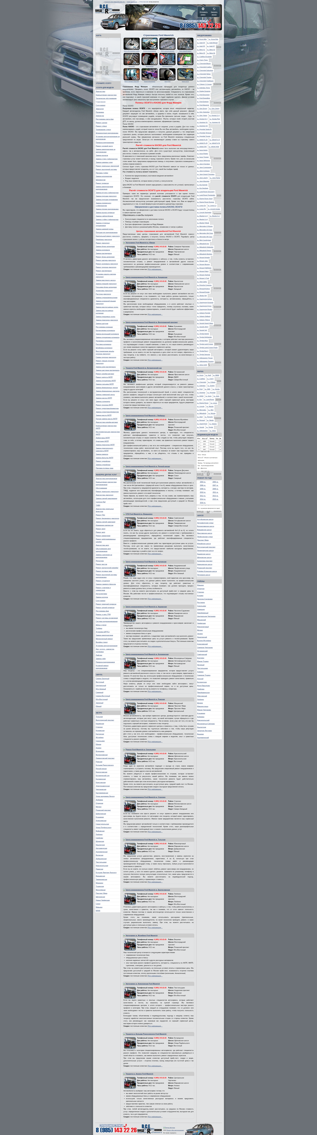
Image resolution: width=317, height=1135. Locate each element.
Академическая (101, 852)
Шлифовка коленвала (104, 348)
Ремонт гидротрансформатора (107, 408)
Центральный (101, 685)
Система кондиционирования (107, 621)
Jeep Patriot (215, 178)
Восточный (100, 682)
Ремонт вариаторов (103, 536)
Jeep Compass (203, 171)
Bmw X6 (211, 53)
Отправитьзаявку (203, 13)
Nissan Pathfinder (204, 268)
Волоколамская (102, 755)
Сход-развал (100, 105)
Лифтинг (99, 655)
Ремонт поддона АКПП (104, 405)
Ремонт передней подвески (106, 604)
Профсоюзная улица (205, 537)
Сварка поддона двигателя (106, 357)
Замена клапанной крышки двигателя (106, 302)
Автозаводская (101, 848)
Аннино (98, 748)
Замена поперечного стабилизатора (103, 204)
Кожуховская (101, 782)
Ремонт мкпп (100, 529)
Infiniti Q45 (202, 147)
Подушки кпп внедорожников (107, 232)
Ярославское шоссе (204, 533)
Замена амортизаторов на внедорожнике (105, 150)
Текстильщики (101, 862)
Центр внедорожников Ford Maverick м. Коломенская (147, 654)
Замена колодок (102, 597)
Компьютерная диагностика (106, 95)
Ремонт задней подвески (105, 608)
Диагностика (100, 91)
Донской (200, 679)
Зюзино (200, 634)
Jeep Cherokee (203, 164)
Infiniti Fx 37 (215, 140)
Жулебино (100, 737)
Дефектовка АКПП (103, 438)
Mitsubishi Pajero (204, 250)
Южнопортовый (203, 627)
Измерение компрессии (104, 525)
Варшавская (100, 876)
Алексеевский (202, 644)
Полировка (100, 112)
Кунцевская (100, 730)
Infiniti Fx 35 (202, 140)
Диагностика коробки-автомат (107, 422)
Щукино (200, 703)
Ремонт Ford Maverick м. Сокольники (141, 750)
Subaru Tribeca (203, 320)
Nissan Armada (203, 257)
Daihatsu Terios (203, 88)
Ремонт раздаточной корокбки (107, 568)
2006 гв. (203, 485)
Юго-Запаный (101, 689)
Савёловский (202, 654)
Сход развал (100, 601)
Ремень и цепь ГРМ (103, 614)
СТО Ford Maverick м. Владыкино (139, 514)
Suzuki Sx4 (202, 330)
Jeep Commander (204, 167)
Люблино (99, 834)
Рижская (99, 762)
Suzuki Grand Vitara (205, 323)
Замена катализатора (104, 176)
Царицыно (201, 609)
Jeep (216, 396)
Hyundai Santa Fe (204, 129)
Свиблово (99, 838)
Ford (200, 389)
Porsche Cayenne (204, 285)
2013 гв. (215, 496)
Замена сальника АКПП (105, 384)
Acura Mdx (202, 39)
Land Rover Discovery (205, 192)
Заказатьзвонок (214, 13)
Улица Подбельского (103, 827)
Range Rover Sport (204, 199)
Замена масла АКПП (103, 415)
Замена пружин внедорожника (107, 209)
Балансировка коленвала (105, 330)
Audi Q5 (201, 46)
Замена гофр (101, 659)
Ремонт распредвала (104, 271)
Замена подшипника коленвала (107, 337)
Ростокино (201, 602)
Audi (208, 375)
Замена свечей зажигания (105, 522)
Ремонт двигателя (102, 243)
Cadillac (201, 379)
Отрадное (99, 803)
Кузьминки (100, 817)
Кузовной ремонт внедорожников (102, 667)
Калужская (100, 734)
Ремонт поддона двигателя (106, 267)
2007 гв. (215, 485)
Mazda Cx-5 (202, 216)
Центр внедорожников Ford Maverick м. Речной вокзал (148, 466)
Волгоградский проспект (105, 720)
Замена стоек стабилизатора (107, 159)
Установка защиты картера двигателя (106, 275)
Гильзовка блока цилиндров (106, 287)
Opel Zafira (202, 282)
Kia (199, 399)
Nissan (211, 413)
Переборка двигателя (104, 239)
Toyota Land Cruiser (205, 344)
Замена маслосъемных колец (107, 307)
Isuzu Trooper (203, 157)
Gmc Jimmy (214, 108)
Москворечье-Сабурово (206, 724)
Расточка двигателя (103, 294)
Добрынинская (101, 859)
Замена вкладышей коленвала (107, 334)
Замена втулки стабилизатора (107, 193)
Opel (200, 417)
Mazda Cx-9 (202, 219)
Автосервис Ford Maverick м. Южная (140, 243)
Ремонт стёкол (101, 126)
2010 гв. (203, 492)
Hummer (201, 393)
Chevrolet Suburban (205, 70)
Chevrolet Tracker (204, 77)
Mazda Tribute (203, 223)
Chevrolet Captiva (204, 67)
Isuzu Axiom (202, 150)
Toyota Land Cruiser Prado (207, 347)
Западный (99, 703)
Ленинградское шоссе (205, 550)
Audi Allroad (212, 43)
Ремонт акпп (100, 532)
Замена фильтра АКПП (104, 458)
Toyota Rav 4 (202, 351)
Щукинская (100, 841)
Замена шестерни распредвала (107, 370)
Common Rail (101, 502)
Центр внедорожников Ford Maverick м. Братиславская (148, 890)
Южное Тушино (203, 661)
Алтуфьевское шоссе (205, 519)
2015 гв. (215, 499)
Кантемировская (102, 793)
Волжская (99, 855)
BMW (216, 375)
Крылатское (100, 845)
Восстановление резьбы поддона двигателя (105, 352)
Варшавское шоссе (204, 530)
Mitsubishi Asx (203, 244)
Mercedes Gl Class (204, 230)
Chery (210, 379)
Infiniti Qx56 (214, 147)
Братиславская (101, 772)
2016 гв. (203, 503)
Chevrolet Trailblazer (205, 81)
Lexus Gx (201, 205)
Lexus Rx (201, 209)
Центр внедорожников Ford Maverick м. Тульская (145, 840)
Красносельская (102, 866)
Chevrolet (201, 382)
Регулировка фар (102, 611)
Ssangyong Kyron (204, 306)
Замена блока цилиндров (105, 246)
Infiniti (200, 396)
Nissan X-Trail (203, 278)
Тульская (99, 717)
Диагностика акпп (102, 545)
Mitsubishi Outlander (205, 247)
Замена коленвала (103, 250)
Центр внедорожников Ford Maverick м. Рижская (145, 699)
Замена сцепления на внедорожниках (104, 556)
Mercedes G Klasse (205, 226)
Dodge (211, 386)
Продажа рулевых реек (104, 468)
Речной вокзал (101, 769)
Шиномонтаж (101, 180)
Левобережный (202, 613)
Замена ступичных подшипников (103, 224)
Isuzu (208, 396)
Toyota (209, 427)
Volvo (213, 431)
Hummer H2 (215, 122)
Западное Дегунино (204, 731)
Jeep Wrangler (203, 181)
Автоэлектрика (101, 594)
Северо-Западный (102, 679)
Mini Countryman (204, 240)
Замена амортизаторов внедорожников (104, 188)
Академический (203, 738)
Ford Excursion (203, 95)
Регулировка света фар (105, 119)
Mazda (210, 406)
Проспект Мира (101, 893)
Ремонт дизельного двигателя (107, 491)
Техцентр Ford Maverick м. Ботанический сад (144, 368)
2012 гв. (203, 496)
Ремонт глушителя (103, 581)
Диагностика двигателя (104, 495)
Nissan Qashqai (203, 275)
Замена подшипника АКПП (106, 381)
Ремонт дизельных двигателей (107, 166)
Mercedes (201, 410)
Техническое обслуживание (106, 98)
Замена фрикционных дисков (107, 388)
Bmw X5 (201, 53)
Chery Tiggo (202, 60)
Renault (201, 420)
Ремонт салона (101, 123)
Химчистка (100, 116)
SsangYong (202, 424)
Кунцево (200, 596)
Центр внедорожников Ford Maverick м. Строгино (145, 797)
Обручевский (202, 696)
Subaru (213, 424)
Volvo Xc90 (202, 365)
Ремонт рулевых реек (104, 571)
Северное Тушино (203, 675)
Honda (216, 389)
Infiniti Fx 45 (202, 143)
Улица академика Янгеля (105, 796)
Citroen (211, 382)
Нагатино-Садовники (204, 599)
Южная (98, 744)
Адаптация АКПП (102, 441)
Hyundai (211, 393)
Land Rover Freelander (206, 195)
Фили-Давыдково (203, 686)
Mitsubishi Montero (204, 254)
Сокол (98, 904)
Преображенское (203, 692)
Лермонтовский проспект (105, 758)
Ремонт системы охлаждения (107, 618)
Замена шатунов (102, 323)
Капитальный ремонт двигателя (108, 236)
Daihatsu (201, 386)
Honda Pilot (215, 119)
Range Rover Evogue (205, 202)
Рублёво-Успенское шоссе (207, 571)
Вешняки (200, 734)
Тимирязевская (101, 879)
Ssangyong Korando (205, 302)
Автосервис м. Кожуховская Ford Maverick (143, 984)
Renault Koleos (203, 289)
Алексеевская (101, 821)
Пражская (99, 869)
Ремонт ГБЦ (100, 515)
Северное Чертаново (205, 647)
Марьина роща (202, 706)
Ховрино (200, 672)
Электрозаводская (103, 786)
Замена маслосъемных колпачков (104, 312)
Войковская (100, 831)
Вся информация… (155, 269)
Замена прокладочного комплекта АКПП (104, 449)
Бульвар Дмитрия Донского (106, 872)
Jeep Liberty (202, 178)
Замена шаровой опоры (104, 229)
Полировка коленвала (104, 341)
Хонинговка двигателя (104, 291)
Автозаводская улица (205, 523)
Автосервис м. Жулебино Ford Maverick (142, 935)
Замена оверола (102, 454)
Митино (98, 807)
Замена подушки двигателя (106, 196)
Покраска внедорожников (105, 662)
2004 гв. (203, 482)
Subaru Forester (203, 313)
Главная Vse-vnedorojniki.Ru (114, 2)
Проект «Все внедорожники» (175, 1130)
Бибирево (200, 717)
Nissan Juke (202, 261)
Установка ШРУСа (102, 632)
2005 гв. (215, 482)
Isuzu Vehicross (203, 160)
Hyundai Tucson (204, 136)
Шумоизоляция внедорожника (107, 133)
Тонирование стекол (103, 130)
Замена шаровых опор (104, 162)
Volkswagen (202, 431)
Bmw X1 (201, 50)
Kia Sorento (202, 185)
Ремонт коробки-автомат (105, 374)
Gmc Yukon (202, 115)
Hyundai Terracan (204, 133)
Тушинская (100, 886)
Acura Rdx (213, 39)
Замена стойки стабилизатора (107, 219)
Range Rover (203, 403)
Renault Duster (203, 292)
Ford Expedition (203, 98)
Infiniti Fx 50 (215, 143)
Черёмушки (201, 623)
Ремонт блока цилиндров (105, 257)
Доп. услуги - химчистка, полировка (105, 650)
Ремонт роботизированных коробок (106, 540)
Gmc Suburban (203, 112)
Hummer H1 (202, 122)
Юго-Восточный (102, 699)
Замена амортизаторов (104, 635)
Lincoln (200, 406)
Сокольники (100, 741)
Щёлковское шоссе (204, 557)
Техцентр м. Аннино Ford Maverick (139, 1074)
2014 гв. (203, 499)
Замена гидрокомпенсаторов (106, 298)
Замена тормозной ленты (105, 394)
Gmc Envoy (202, 108)
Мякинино (99, 883)
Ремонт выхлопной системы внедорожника (106, 576)
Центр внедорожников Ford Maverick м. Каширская (146, 607)
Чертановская (101, 789)
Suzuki (200, 427)
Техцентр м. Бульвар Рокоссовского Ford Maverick (146, 1034)
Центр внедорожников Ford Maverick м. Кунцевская (146, 277)
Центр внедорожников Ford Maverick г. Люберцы (145, 416)
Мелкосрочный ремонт (104, 639)
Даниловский (202, 637)
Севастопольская (102, 824)
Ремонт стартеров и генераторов (103, 589)
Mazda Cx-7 (215, 216)
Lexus (214, 403)
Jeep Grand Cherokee (205, 174)
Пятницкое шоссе (203, 575)
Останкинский (202, 651)
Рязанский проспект (103, 810)
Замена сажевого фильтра (106, 584)
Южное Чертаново (204, 710)
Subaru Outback (203, 316)
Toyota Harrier (203, 334)
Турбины (99, 628)
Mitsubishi (201, 413)
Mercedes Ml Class (204, 237)
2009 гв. (215, 489)
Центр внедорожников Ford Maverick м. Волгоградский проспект (152, 322)
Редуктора (100, 561)
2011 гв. (215, 492)
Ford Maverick (132, 2)
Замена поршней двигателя (106, 284)
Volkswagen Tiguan (205, 358)
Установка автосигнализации (106, 646)
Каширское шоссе (204, 554)
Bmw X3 (211, 50)
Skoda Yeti (202, 296)
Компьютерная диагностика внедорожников (106, 483)
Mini (210, 410)
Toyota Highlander (204, 337)
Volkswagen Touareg (205, 361)
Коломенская (101, 779)
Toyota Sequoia (203, 354)
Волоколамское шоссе (205, 526)
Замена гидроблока (103, 465)
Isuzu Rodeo (202, 154)
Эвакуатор (100, 109)
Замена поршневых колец (105, 317)
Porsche (209, 417)
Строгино (99, 727)
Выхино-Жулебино (204, 641)
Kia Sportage (202, 188)
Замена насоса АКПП (104, 398)
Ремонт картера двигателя (106, 260)
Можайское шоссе (204, 544)
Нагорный (200, 665)
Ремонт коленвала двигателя (107, 264)
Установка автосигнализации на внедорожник (108, 138)
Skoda (210, 420)
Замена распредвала (104, 253)
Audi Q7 (211, 46)
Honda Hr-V (202, 119)
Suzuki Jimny (202, 327)
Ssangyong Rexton (204, 309)
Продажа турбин (102, 173)
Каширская (100, 724)
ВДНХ (98, 911)
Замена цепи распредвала (106, 367)
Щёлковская (100, 897)
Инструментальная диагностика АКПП (108, 433)
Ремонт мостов (101, 564)
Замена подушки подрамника (107, 200)
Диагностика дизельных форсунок (105, 510)
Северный (99, 692)
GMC (208, 389)
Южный (98, 706)
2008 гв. (203, 489)
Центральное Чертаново (206, 616)
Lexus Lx (212, 205)
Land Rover (209, 399)
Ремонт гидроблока (103, 461)
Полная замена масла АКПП (106, 419)
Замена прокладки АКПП (105, 445)
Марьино (99, 907)
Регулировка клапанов (104, 327)
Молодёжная (101, 890)
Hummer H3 (202, 126)
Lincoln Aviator (214, 209)
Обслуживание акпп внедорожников (103, 550)
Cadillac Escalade (204, 57)
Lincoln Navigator (204, 212)
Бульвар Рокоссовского (105, 765)
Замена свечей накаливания (106, 498)
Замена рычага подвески (105, 213)
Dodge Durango (203, 91)
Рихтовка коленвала (103, 344)
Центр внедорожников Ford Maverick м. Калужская (146, 562)
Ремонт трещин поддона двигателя (105, 362)
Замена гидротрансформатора (107, 412)
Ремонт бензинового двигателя (107, 518)
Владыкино (100, 751)
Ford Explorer (203, 102)
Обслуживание (101, 488)
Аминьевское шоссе (204, 564)
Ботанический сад (102, 776)
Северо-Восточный (103, 696)
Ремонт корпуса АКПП (104, 377)
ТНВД (98, 505)
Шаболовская (101, 814)
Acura (200, 375)
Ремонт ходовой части (104, 146)
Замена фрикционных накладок (107, 391)
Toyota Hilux (202, 341)
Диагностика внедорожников (106, 478)
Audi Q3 (201, 43)
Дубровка (99, 800)
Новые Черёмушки (103, 900)
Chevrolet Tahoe (204, 74)
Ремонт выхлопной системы (106, 169)
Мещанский (201, 620)
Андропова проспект (204, 561)
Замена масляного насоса (106, 280)
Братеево (200, 658)
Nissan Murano (203, 264)
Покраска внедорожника (105, 142)
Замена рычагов (102, 155)
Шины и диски (101, 625)
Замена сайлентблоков (104, 216)
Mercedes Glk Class (205, 233)
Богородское (202, 682)
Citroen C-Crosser (204, 84)
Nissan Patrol (203, 271)
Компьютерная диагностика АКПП (106, 427)
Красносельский (203, 720)
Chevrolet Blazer (204, 63)
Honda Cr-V (214, 115)
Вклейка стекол (102, 642)
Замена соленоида (103, 401)
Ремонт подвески (102, 183)
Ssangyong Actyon (204, 299)
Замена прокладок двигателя (107, 320)
